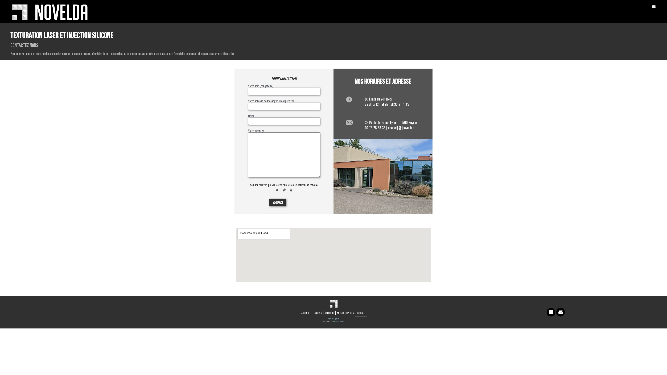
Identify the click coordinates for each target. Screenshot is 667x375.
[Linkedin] (551, 312)
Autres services (345, 313)
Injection (329, 313)
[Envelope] (560, 312)
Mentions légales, (333, 318)
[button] (654, 6)
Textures (317, 313)
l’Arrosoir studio (338, 321)
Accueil (305, 313)
